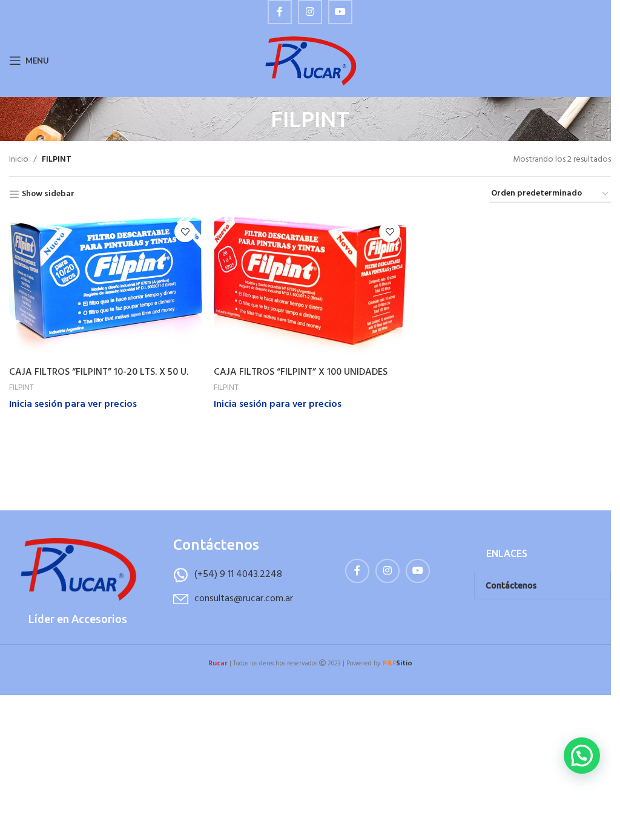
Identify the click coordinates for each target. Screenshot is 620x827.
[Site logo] (310, 61)
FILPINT (21, 387)
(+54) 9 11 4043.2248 (238, 574)
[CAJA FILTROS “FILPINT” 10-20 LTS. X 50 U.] (105, 287)
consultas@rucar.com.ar (243, 599)
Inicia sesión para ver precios (73, 404)
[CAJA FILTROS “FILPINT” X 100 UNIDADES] (310, 287)
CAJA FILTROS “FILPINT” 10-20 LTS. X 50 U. (98, 372)
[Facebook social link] (280, 12)
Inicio (18, 159)
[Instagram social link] (310, 12)
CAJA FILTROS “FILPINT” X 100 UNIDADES (301, 372)
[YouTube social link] (340, 12)
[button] (582, 755)
